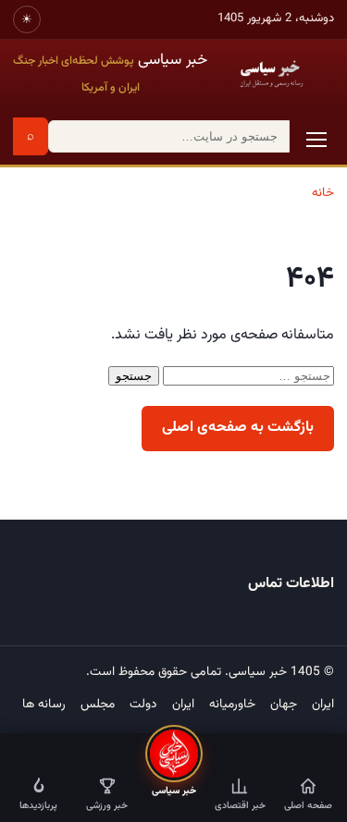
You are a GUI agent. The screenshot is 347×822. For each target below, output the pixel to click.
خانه (323, 192)
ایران (323, 704)
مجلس (98, 704)
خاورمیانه (232, 704)
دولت (143, 704)
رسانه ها (44, 704)
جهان (283, 704)
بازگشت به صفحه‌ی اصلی (238, 427)
